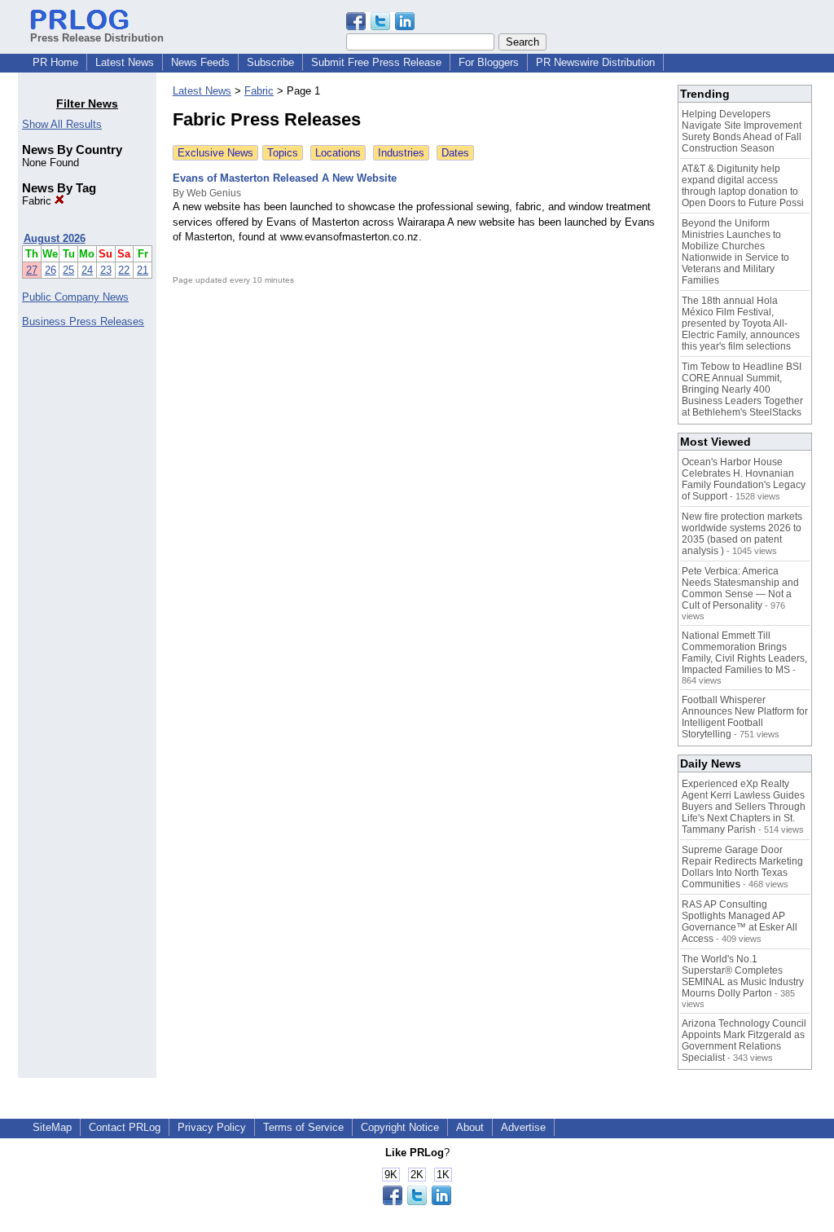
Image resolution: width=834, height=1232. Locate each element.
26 (50, 270)
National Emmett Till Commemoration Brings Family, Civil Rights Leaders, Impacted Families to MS (744, 652)
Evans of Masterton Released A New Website (285, 178)
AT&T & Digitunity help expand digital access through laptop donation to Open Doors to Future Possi (743, 186)
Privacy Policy (212, 1127)
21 (142, 270)
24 (87, 270)
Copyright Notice (400, 1127)
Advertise (523, 1127)
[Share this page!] (380, 26)
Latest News (124, 62)
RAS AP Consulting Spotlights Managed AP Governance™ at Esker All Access (739, 921)
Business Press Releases (83, 321)
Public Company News (75, 297)
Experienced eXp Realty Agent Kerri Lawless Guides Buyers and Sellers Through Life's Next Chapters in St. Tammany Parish (743, 806)
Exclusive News (215, 153)
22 (123, 270)
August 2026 (55, 238)
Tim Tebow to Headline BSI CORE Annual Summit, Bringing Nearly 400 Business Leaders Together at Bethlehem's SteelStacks (742, 389)
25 (68, 270)
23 (106, 270)
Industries (401, 153)
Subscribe (270, 62)
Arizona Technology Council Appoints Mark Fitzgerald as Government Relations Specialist (744, 1040)
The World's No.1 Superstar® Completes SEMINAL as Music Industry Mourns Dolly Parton (743, 976)
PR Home (55, 62)
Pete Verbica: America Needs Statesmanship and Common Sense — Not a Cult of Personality (740, 588)
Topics (282, 153)
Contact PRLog (124, 1127)
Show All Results (62, 124)
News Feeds (200, 62)
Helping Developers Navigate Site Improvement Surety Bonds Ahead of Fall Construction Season (741, 131)
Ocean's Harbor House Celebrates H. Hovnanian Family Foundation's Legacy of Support (743, 479)
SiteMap (52, 1127)
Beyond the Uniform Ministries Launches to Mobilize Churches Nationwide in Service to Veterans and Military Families (735, 252)
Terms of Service (303, 1127)
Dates (455, 153)
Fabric (38, 201)
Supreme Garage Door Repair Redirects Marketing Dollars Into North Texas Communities (742, 867)
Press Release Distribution (97, 38)
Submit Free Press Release (376, 62)
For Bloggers (489, 62)
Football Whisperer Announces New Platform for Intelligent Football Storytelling (745, 717)
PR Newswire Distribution (595, 62)
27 (31, 270)
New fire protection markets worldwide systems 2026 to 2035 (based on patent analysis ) (742, 534)
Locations (338, 153)
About (470, 1127)
